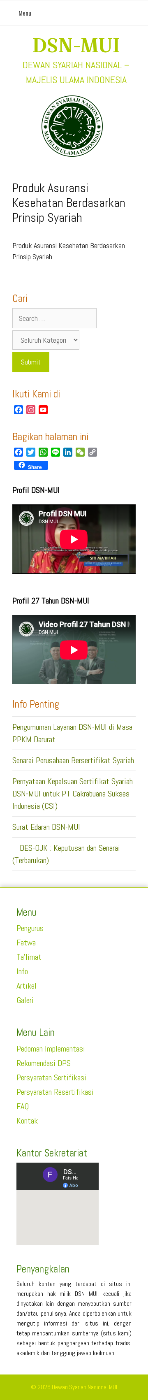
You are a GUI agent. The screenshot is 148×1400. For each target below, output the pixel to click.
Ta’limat (29, 957)
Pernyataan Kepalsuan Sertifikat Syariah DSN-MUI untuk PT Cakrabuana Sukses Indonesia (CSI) (72, 793)
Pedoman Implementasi (50, 1048)
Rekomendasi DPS (43, 1063)
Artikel (26, 985)
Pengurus (30, 928)
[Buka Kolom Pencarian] (136, 12)
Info (22, 971)
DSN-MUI (76, 45)
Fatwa (26, 942)
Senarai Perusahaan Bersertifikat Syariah (73, 760)
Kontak (27, 1120)
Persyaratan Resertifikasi (55, 1092)
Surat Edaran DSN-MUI (46, 827)
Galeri (25, 1000)
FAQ (22, 1106)
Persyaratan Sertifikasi (51, 1077)
